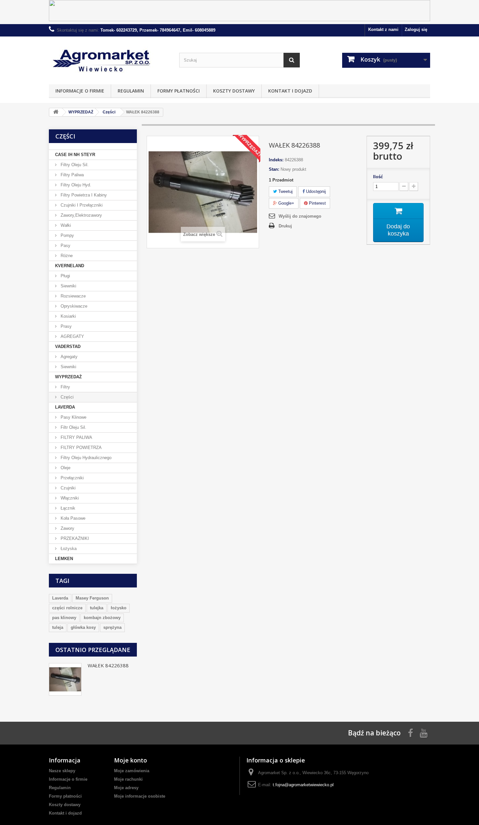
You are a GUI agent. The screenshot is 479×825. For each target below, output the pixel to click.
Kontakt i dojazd (290, 91)
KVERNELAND (69, 265)
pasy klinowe (72, 417)
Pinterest (317, 203)
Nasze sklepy (62, 770)
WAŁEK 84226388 (108, 665)
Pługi (64, 275)
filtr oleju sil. (72, 427)
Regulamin (131, 91)
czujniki (67, 487)
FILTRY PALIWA (75, 437)
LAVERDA (65, 407)
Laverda (60, 598)
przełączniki (71, 477)
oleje (64, 467)
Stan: (274, 169)
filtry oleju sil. (74, 164)
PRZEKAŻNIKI (74, 538)
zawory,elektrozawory (80, 215)
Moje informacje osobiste (139, 796)
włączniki (69, 498)
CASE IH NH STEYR (75, 154)
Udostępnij (315, 191)
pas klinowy (64, 617)
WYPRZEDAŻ (68, 376)
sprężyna (112, 627)
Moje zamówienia (131, 770)
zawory (66, 528)
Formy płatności (178, 91)
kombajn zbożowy (102, 617)
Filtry (64, 386)
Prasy (65, 326)
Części (66, 397)
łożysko (118, 607)
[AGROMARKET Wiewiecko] (109, 58)
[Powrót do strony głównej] (56, 112)
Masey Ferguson (92, 598)
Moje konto (130, 760)
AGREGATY (71, 336)
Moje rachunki (128, 779)
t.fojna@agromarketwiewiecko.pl (303, 784)
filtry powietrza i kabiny (83, 195)
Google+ (285, 203)
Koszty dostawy (234, 91)
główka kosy (83, 627)
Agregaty (68, 356)
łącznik (67, 508)
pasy (64, 245)
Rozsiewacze (72, 296)
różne (66, 255)
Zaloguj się (416, 29)
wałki (65, 225)
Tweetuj (285, 191)
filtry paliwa (71, 174)
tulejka (96, 607)
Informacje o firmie (79, 91)
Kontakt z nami (383, 29)
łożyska (68, 548)
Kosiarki (67, 316)
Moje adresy (126, 787)
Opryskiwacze (73, 306)
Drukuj (285, 226)
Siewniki (67, 285)
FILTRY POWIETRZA (80, 447)
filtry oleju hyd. (75, 184)
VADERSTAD (67, 346)
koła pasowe (72, 518)
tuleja (57, 627)
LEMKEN (64, 558)
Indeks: (276, 159)
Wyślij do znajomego (300, 216)
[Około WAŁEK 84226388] (65, 679)
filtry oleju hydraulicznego (85, 457)
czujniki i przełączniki (81, 205)
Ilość (378, 176)
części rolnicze (67, 607)
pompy (66, 235)
